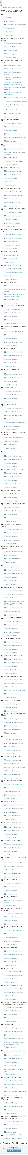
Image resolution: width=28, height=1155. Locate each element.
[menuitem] (1, 3)
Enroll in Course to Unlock (14, 1151)
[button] (1, 1)
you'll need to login (20, 1149)
